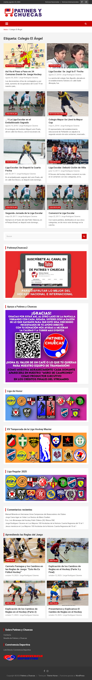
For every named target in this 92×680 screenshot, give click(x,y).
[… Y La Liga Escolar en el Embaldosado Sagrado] (24, 103)
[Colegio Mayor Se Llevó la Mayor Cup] (68, 103)
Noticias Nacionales (52, 2)
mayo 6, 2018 (54, 126)
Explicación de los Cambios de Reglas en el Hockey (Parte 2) (21, 610)
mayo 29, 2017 (11, 216)
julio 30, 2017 (10, 174)
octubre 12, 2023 (55, 575)
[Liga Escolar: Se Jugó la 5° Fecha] (68, 55)
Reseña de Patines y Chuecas (15, 638)
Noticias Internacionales (70, 2)
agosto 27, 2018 (55, 75)
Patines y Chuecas (27, 676)
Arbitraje (10, 560)
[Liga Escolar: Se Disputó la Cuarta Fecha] (24, 151)
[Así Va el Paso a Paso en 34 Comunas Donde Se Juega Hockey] (24, 55)
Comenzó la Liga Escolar (62, 213)
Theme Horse (52, 676)
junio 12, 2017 (54, 171)
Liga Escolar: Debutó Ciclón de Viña (67, 167)
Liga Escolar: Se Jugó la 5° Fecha (66, 71)
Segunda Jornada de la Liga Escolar (24, 213)
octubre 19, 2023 (11, 575)
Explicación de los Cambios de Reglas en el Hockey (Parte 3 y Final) (65, 569)
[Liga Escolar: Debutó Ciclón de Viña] (68, 151)
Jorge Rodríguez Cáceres (28, 78)
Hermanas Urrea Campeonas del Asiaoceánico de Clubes (43, 514)
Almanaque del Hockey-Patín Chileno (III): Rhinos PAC (34, 520)
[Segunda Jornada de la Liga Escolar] (24, 197)
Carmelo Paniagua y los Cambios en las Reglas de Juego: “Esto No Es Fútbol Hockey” (24, 569)
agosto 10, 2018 (11, 126)
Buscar (84, 236)
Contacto (7, 635)
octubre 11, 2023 (11, 615)
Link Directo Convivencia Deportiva (17, 650)
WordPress (80, 676)
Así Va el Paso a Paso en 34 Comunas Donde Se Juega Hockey (23, 73)
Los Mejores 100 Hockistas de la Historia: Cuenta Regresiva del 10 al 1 (56, 523)
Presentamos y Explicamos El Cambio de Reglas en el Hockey (65, 610)
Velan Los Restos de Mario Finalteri (36, 517)
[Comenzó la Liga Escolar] (68, 197)
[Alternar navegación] (7, 23)
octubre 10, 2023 (55, 615)
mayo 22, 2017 (54, 216)
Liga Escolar (54, 66)
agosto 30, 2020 (11, 78)
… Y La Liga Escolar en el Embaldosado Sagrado (18, 121)
